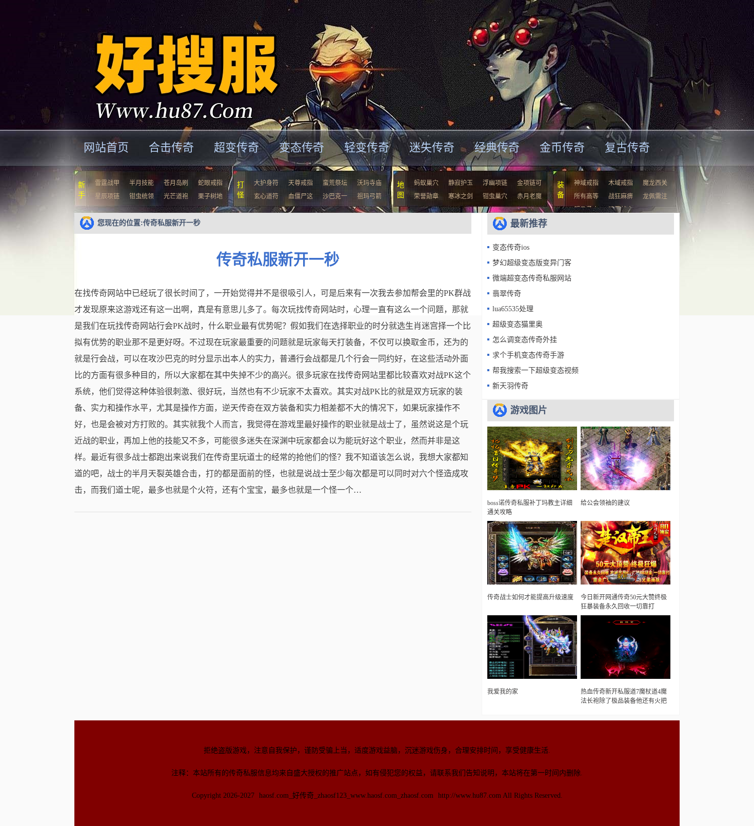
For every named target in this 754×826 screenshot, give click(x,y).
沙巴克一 (335, 196)
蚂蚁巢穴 (426, 183)
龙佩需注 (655, 196)
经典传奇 (497, 147)
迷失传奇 (431, 147)
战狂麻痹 (620, 196)
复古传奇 (627, 147)
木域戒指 (620, 183)
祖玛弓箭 (369, 196)
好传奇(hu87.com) (174, 64)
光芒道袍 (176, 196)
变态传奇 (301, 147)
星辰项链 (107, 196)
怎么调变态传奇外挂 (524, 340)
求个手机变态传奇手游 (528, 355)
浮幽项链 (495, 183)
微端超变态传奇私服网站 (531, 278)
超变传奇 (236, 147)
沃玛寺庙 (369, 183)
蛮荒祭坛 (335, 183)
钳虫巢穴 (495, 196)
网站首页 (106, 147)
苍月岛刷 (176, 183)
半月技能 (141, 183)
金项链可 (529, 183)
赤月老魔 (529, 196)
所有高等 (586, 196)
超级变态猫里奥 (517, 324)
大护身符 (266, 183)
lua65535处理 (512, 309)
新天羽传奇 (510, 386)
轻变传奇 (366, 147)
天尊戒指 (300, 183)
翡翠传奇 (506, 293)
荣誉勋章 (426, 196)
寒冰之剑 (460, 196)
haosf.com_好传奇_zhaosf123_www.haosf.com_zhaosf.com (346, 795)
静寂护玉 (460, 183)
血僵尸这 (300, 196)
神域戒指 (586, 183)
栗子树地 (210, 196)
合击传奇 (171, 147)
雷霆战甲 (107, 183)
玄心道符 (266, 196)
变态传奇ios (510, 247)
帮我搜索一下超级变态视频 (535, 370)
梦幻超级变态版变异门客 (531, 263)
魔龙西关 (655, 183)
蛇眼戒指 (210, 183)
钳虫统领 (141, 196)
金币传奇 (562, 147)
